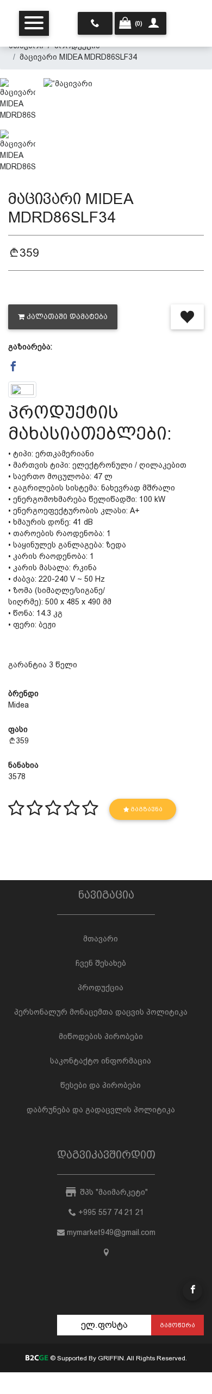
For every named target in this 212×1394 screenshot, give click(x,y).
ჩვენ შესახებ (101, 963)
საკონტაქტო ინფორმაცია (100, 1060)
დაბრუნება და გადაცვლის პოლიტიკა (101, 1109)
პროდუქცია (100, 987)
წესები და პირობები (100, 1085)
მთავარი (100, 938)
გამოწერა (177, 1325)
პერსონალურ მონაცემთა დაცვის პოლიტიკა (101, 1012)
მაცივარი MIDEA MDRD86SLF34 (78, 57)
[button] (13, 366)
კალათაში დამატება (67, 317)
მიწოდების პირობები (101, 1036)
